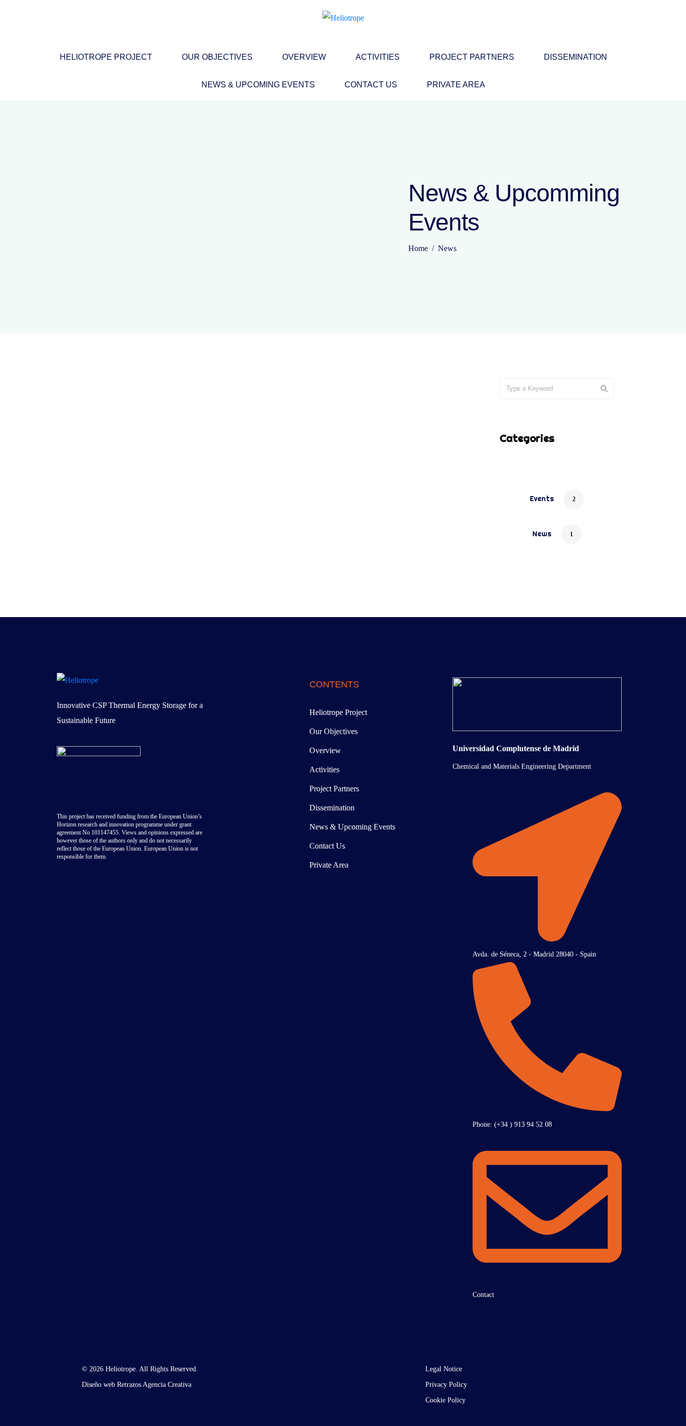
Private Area (456, 84)
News (541, 533)
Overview (304, 57)
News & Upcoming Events (258, 84)
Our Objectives (217, 57)
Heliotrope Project (106, 57)
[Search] (604, 389)
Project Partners (471, 57)
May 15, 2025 (103, 396)
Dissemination (575, 57)
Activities (378, 57)
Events (542, 498)
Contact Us (371, 84)
